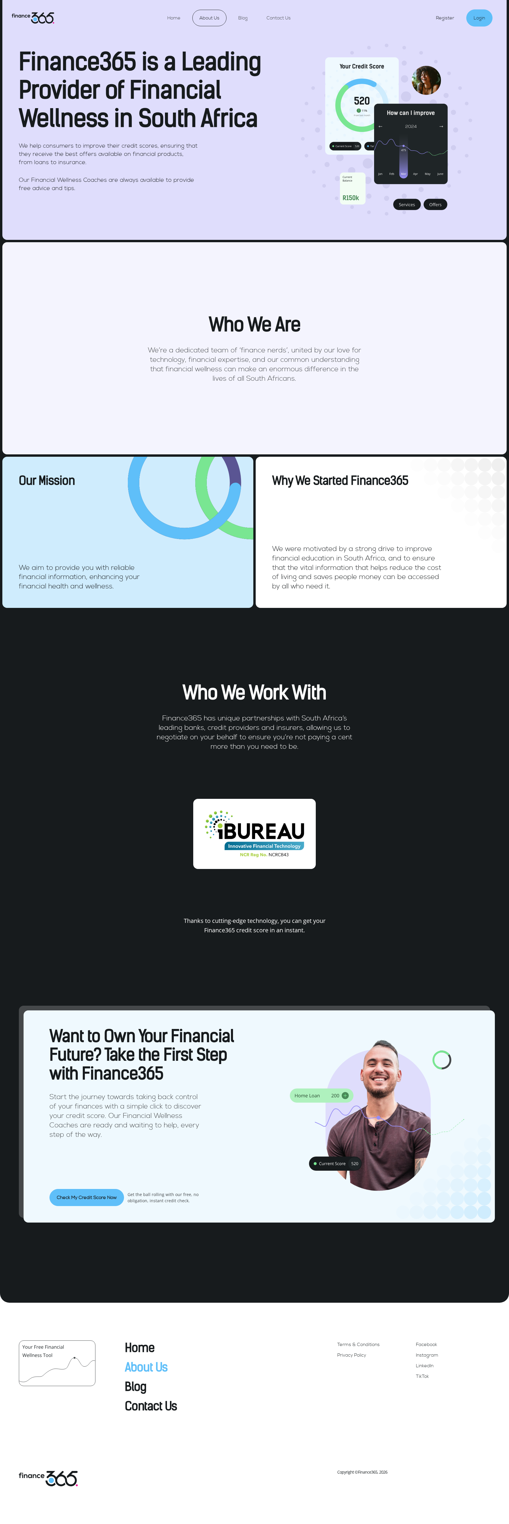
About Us (209, 18)
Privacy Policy (351, 1355)
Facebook (426, 1344)
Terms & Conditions (358, 1344)
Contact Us (279, 18)
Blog (243, 18)
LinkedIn (425, 1366)
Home (174, 18)
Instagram (427, 1355)
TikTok (422, 1376)
